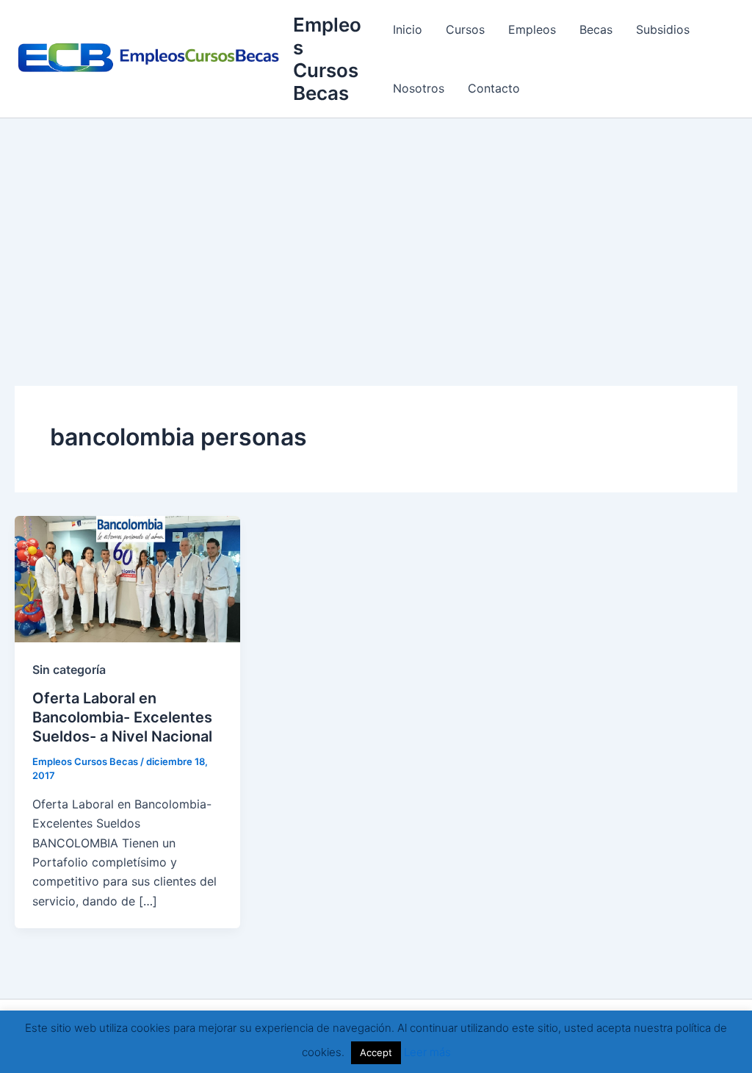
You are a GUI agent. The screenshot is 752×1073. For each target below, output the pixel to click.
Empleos (532, 29)
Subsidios (663, 29)
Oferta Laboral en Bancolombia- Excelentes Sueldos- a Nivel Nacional (122, 717)
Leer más (427, 1052)
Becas (595, 29)
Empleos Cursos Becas (327, 59)
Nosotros (418, 88)
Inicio (407, 29)
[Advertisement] (376, 228)
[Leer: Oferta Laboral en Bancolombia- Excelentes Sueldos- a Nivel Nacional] (127, 577)
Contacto (494, 88)
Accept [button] (376, 1052)
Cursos (465, 29)
